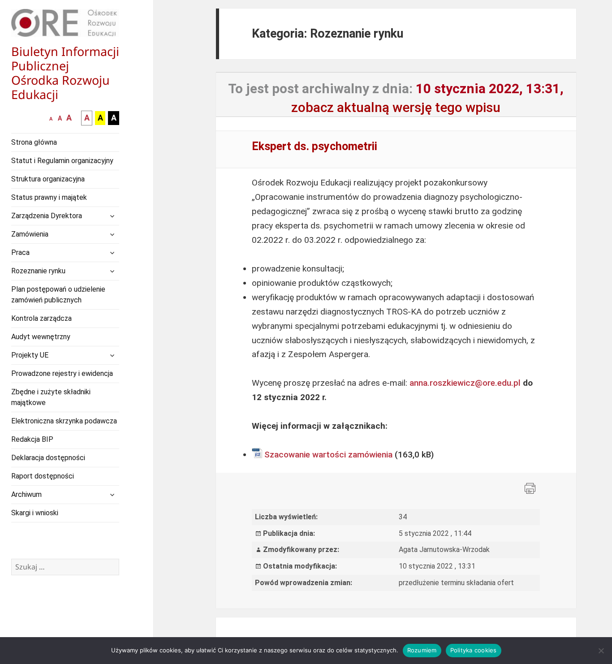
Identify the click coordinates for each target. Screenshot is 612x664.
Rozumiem (422, 650)
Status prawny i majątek (49, 197)
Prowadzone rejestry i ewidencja (62, 373)
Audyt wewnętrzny (40, 336)
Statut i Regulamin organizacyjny (62, 160)
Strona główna (34, 142)
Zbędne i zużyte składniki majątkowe (51, 397)
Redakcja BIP (32, 439)
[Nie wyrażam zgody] (600, 650)
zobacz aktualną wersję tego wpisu (395, 107)
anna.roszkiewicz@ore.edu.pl (465, 383)
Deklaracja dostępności (48, 457)
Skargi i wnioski (34, 513)
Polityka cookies (473, 650)
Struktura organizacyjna (48, 179)
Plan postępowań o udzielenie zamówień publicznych (58, 294)
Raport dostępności (42, 476)
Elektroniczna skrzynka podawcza (64, 421)
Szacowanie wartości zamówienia (328, 454)
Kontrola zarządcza (41, 318)
